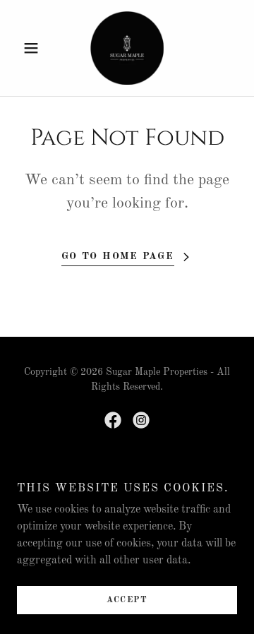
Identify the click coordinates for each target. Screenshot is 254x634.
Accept (127, 600)
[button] (33, 48)
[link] (127, 48)
